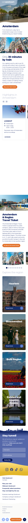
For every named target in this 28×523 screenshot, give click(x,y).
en (7, 519)
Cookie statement (6, 512)
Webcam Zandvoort (8, 486)
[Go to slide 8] (21, 268)
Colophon (4, 508)
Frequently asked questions (11, 488)
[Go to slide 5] (15, 268)
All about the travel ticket (11, 245)
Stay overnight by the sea (10, 491)
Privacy (4, 510)
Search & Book (15, 519)
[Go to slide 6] (17, 268)
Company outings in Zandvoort (11, 497)
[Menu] (24, 519)
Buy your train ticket (10, 87)
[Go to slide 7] (19, 268)
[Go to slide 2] (9, 268)
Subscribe (7, 460)
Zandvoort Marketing (8, 499)
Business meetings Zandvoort (11, 494)
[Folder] (3, 519)
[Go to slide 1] (6, 268)
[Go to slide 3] (11, 268)
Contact (4, 480)
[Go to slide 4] (13, 268)
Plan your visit (6, 483)
